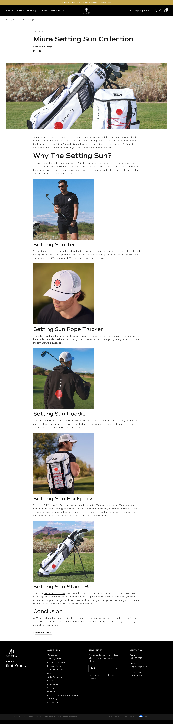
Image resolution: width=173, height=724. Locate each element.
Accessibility (52, 702)
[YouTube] (21, 666)
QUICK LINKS (54, 650)
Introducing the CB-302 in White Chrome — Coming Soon (86, 3)
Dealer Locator (58, 11)
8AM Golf (40, 717)
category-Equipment (43, 632)
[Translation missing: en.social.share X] (40, 51)
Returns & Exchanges (56, 662)
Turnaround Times (55, 670)
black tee (85, 254)
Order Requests (54, 677)
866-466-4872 (135, 658)
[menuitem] (10, 10)
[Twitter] (12, 665)
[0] (165, 10)
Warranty (51, 688)
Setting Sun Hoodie (46, 420)
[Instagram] (16, 665)
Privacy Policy (114, 716)
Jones (44, 508)
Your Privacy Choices (151, 716)
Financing (51, 681)
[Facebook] (7, 665)
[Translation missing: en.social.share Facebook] (34, 51)
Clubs (9, 11)
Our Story (31, 11)
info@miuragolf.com (138, 666)
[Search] (160, 10)
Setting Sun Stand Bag (54, 593)
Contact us (52, 655)
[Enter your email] (115, 668)
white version (104, 251)
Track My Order (54, 659)
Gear (19, 11)
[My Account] (155, 10)
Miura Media (52, 684)
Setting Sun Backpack (59, 505)
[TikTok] (26, 665)
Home (8, 20)
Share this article (43, 47)
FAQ (49, 673)
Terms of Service (129, 716)
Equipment (17, 20)
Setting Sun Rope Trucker (49, 336)
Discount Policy (54, 666)
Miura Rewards (53, 692)
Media (44, 11)
